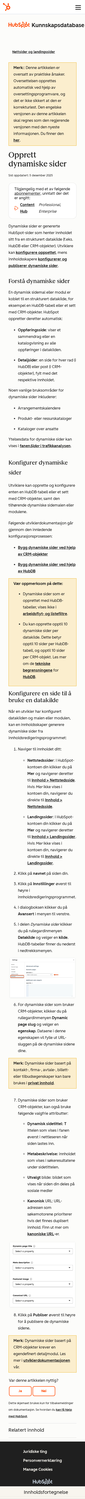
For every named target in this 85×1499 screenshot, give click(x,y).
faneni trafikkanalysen (45, 446)
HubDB (29, 677)
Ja (20, 1391)
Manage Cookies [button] (38, 1469)
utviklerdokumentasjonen (46, 1360)
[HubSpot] (6, 7)
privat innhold (41, 1083)
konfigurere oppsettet (36, 252)
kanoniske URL (40, 1234)
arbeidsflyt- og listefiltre (45, 614)
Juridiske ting (35, 1451)
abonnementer (27, 193)
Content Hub (27, 208)
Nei (44, 1391)
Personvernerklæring (42, 1460)
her (16, 140)
